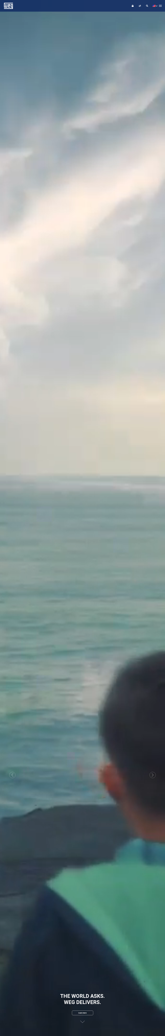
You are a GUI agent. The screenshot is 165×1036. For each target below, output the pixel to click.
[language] (154, 6)
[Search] (147, 6)
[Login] (132, 6)
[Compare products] (139, 6)
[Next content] (82, 1020)
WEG (7, 6)
